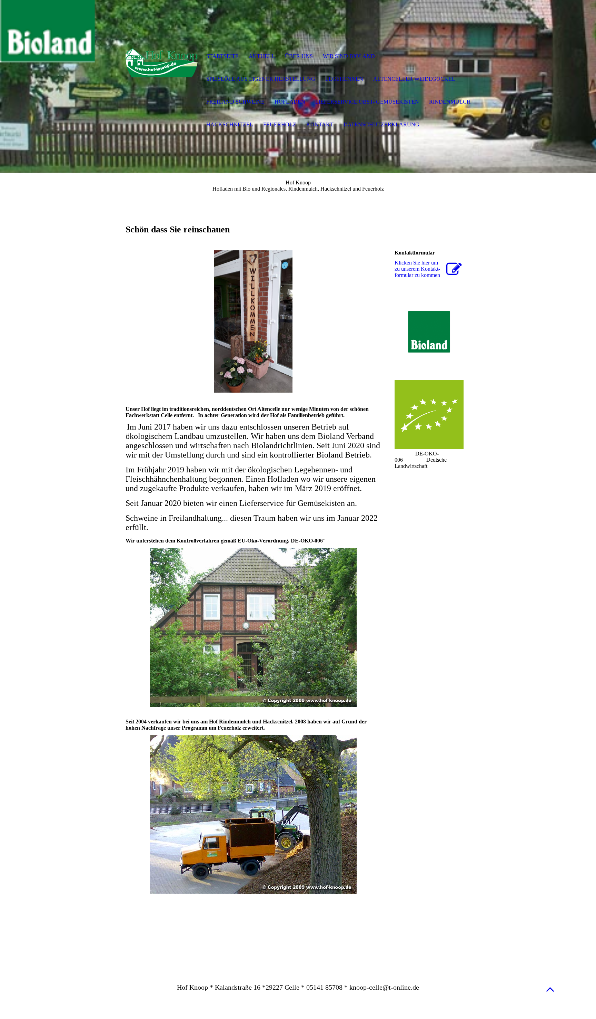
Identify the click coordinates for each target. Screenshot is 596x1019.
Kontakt (320, 124)
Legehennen (344, 79)
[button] (550, 989)
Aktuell (262, 56)
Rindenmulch (450, 102)
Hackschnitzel (229, 124)
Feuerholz (279, 124)
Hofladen (290, 102)
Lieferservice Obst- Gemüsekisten (367, 102)
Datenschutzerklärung (381, 124)
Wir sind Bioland (349, 56)
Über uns (299, 56)
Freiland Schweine (235, 102)
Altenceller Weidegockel (414, 79)
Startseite (222, 56)
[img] (162, 57)
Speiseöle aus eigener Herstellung (260, 79)
